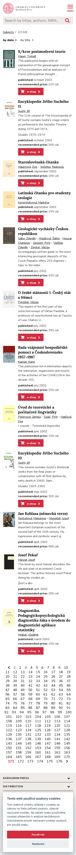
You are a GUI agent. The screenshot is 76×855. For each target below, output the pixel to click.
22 (23, 676)
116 (19, 725)
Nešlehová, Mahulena (32, 518)
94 (22, 712)
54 (61, 690)
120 (57, 725)
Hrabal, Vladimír (28, 635)
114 (67, 721)
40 (23, 685)
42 (38, 685)
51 (38, 690)
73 (69, 699)
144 (19, 743)
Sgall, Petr (51, 417)
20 (8, 676)
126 (48, 730)
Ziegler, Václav (40, 247)
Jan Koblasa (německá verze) (43, 513)
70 (46, 699)
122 (9, 730)
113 (57, 721)
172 (21, 761)
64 (69, 694)
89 (53, 708)
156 (67, 748)
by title (25, 40)
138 (28, 739)
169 (57, 757)
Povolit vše (38, 834)
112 (48, 721)
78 (38, 703)
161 (48, 752)
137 (19, 739)
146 (38, 743)
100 (68, 712)
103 (28, 716)
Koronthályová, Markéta (33, 203)
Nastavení (38, 843)
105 (48, 716)
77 (30, 703)
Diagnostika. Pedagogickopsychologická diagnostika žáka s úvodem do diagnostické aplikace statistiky (44, 620)
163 (67, 752)
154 (48, 748)
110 (28, 721)
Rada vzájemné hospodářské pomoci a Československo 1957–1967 (43, 352)
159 (28, 752)
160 (38, 752)
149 (67, 743)
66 (15, 699)
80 (53, 703)
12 (15, 672)
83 (8, 708)
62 (53, 694)
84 (15, 708)
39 (15, 685)
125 (38, 730)
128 (67, 730)
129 (9, 734)
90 (61, 708)
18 (61, 672)
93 (14, 712)
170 (67, 757)
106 (57, 716)
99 (60, 712)
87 (38, 708)
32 (30, 681)
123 (19, 730)
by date (8, 40)
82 (69, 703)
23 (30, 676)
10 (66, 667)
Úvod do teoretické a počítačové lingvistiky (37, 409)
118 (38, 725)
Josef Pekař (28, 555)
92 (6, 712)
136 (9, 739)
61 (46, 694)
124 (28, 730)
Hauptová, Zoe (27, 167)
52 (46, 690)
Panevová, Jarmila (29, 417)
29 (8, 681)
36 (61, 681)
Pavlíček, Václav (28, 302)
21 (15, 676)
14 (30, 672)
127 (57, 730)
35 (53, 681)
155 (57, 748)
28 (69, 676)
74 (8, 703)
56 (8, 694)
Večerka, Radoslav (52, 167)
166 (28, 757)
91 (69, 708)
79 (46, 703)
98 (52, 712)
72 (61, 699)
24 (38, 676)
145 (28, 743)
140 (48, 739)
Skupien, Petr (41, 243)
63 (61, 694)
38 (8, 685)
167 (38, 757)
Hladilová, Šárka (49, 238)
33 (38, 681)
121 (67, 725)
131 (28, 734)
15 (38, 672)
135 (67, 734)
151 (19, 748)
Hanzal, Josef (26, 560)
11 (8, 672)
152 (28, 748)
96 (37, 712)
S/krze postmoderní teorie (42, 51)
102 (19, 716)
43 (46, 685)
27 (61, 676)
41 (30, 685)
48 (15, 690)
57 (15, 694)
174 (40, 761)
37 (69, 681)
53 (53, 690)
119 (48, 725)
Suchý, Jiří (24, 111)
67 (23, 699)
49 (23, 690)
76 (23, 703)
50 (30, 690)
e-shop (31, 91)
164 (9, 757)
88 (46, 708)
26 (53, 676)
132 (38, 734)
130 (19, 734)
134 (57, 734)
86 (30, 708)
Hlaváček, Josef (59, 518)
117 (28, 725)
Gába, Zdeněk (27, 238)
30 (15, 681)
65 (8, 699)
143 (9, 743)
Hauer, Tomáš (27, 56)
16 (46, 672)
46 (69, 685)
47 (8, 690)
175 (50, 761)
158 (19, 752)
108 (9, 721)
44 (53, 685)
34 (46, 681)
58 (23, 694)
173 (30, 761)
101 (9, 716)
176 (59, 761)
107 (67, 716)
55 (69, 690)
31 (23, 681)
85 (23, 708)
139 (38, 739)
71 (53, 699)
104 (38, 716)
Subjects (8, 32)
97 (45, 712)
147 (48, 743)
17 (53, 672)
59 (30, 694)
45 (61, 685)
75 (15, 703)
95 (29, 712)
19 (69, 672)
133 (48, 734)
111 (38, 721)
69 (38, 699)
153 (38, 748)
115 (9, 725)
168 (48, 757)
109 (19, 721)
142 (67, 739)
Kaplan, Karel (26, 362)
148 (57, 743)
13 (23, 672)
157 (9, 752)
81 (61, 703)
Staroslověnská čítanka (38, 162)
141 (57, 739)
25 (46, 676)
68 (30, 699)
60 (38, 694)
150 (9, 748)
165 (19, 757)
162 (57, 752)
